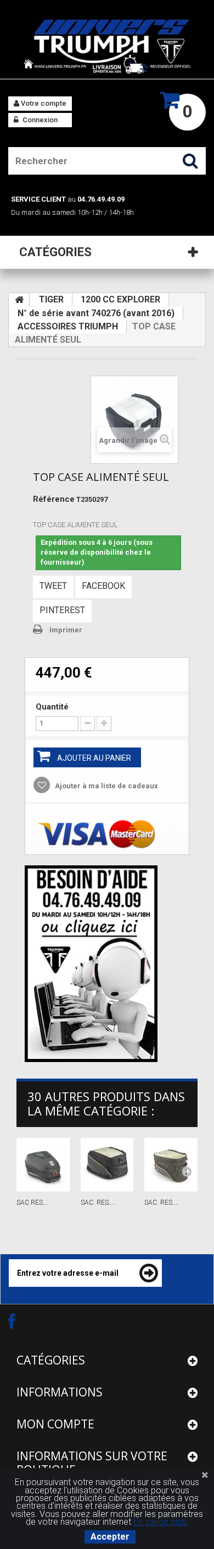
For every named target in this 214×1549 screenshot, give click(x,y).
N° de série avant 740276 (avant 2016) (96, 313)
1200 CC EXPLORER (120, 299)
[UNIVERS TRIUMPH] (107, 46)
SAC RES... (32, 1202)
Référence (54, 499)
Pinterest (62, 610)
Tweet (53, 586)
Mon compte (55, 1424)
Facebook (103, 586)
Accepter (110, 1536)
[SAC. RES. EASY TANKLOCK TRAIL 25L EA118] (171, 1164)
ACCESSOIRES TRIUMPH (68, 326)
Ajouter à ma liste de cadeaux (105, 786)
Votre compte (42, 103)
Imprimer (65, 630)
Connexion (39, 120)
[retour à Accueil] (19, 300)
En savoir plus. (160, 1521)
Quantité (52, 707)
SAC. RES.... (98, 1202)
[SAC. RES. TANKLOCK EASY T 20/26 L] (107, 1164)
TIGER (51, 299)
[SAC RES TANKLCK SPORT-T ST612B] (43, 1164)
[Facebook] (21, 1320)
